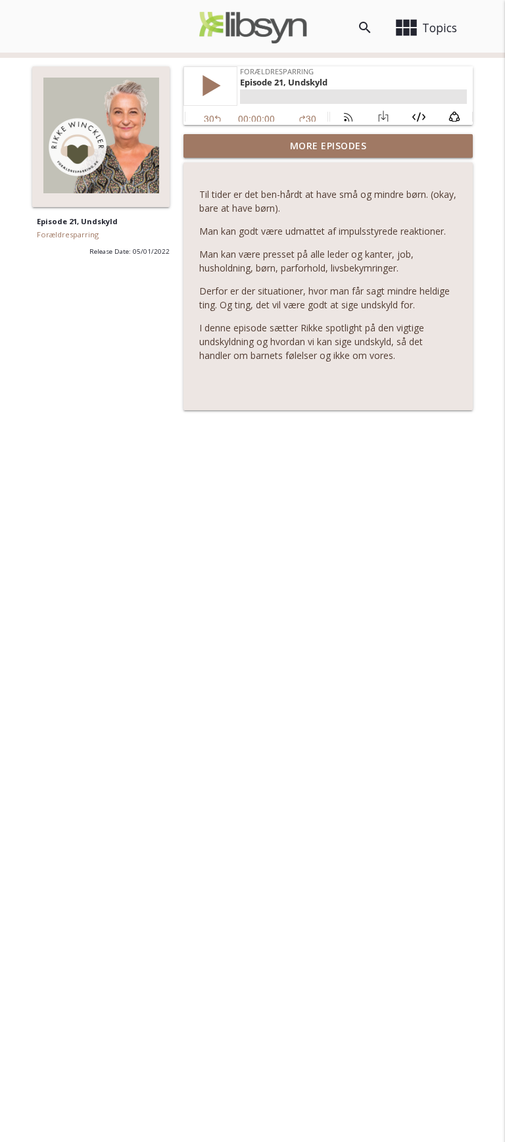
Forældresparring (68, 234)
